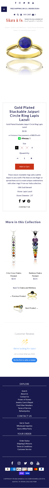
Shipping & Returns (24, 443)
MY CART (29, 14)
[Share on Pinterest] (28, 202)
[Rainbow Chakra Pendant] (35, 265)
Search (24, 391)
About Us (24, 394)
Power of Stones (24, 399)
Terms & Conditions (24, 446)
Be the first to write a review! (24, 360)
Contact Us (24, 397)
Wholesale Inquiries (24, 426)
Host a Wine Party (24, 429)
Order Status (24, 441)
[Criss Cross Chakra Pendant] (13, 269)
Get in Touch (24, 423)
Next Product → (31, 308)
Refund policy (24, 411)
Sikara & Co (22, 479)
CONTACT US (24, 207)
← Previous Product (18, 296)
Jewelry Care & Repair (24, 402)
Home (7, 27)
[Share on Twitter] (24, 202)
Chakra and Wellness (19, 27)
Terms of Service (24, 408)
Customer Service (24, 449)
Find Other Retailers (24, 405)
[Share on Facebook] (20, 202)
